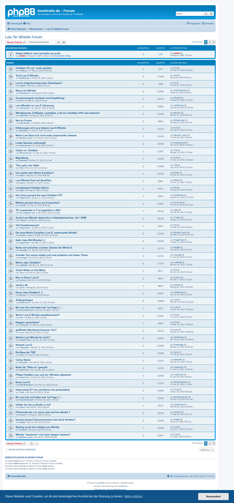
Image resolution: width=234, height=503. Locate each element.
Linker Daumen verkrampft (31, 143)
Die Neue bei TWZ (26, 352)
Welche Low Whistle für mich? (33, 337)
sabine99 (23, 115)
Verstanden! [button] (213, 496)
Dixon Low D (23, 382)
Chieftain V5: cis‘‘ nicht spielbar (34, 68)
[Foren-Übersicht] (21, 12)
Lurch (21, 287)
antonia (177, 285)
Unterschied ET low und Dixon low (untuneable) (43, 389)
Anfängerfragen (24, 300)
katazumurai (24, 145)
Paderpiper (24, 347)
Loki (176, 300)
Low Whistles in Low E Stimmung (35, 105)
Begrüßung (22, 158)
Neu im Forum (24, 120)
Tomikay (23, 71)
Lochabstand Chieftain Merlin (32, 187)
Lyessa (22, 280)
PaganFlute (24, 198)
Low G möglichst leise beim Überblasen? (39, 83)
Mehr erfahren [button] (133, 496)
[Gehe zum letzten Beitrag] (182, 53)
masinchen (24, 370)
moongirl (23, 250)
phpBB (101, 483)
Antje (21, 190)
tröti (21, 100)
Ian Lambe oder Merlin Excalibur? (35, 172)
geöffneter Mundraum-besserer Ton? (36, 330)
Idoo (21, 317)
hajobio (22, 85)
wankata (23, 160)
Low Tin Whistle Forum (23, 37)
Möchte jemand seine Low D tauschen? (38, 202)
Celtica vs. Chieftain (27, 150)
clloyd (21, 407)
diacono (177, 113)
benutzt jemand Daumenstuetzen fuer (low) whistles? (46, 419)
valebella (23, 265)
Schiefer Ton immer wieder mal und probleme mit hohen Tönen (52, 255)
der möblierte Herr (27, 213)
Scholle (22, 205)
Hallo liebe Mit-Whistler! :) (30, 240)
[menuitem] (26, 23)
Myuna (22, 295)
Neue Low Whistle (26, 90)
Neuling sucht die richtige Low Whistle (37, 427)
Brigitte (177, 247)
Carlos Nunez (23, 360)
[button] (214, 42)
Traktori (22, 220)
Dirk (176, 75)
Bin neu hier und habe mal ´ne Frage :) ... (39, 307)
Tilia (176, 150)
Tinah (21, 392)
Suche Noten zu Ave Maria (30, 270)
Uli (175, 83)
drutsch (22, 415)
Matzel (22, 183)
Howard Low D (24, 345)
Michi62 (177, 98)
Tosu (21, 272)
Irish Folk (178, 202)
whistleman (24, 108)
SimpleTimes (25, 340)
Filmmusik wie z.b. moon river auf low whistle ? (43, 412)
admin (22, 56)
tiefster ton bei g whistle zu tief (33, 404)
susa (21, 332)
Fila (175, 68)
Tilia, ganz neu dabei (27, 165)
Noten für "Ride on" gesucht (31, 367)
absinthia (23, 130)
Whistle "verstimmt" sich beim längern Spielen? (43, 434)
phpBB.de (123, 486)
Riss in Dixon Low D (27, 277)
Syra (21, 355)
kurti (176, 128)
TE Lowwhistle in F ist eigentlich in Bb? (38, 210)
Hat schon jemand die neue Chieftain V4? (39, 195)
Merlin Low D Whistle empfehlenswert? (38, 315)
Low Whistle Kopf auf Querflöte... (34, 180)
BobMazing (24, 78)
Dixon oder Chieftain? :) (29, 292)
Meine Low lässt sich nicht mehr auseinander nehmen (46, 135)
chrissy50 (23, 325)
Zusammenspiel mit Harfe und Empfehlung (40, 98)
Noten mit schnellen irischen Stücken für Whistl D (44, 247)
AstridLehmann (180, 90)
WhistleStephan (26, 385)
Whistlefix (23, 362)
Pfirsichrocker (25, 153)
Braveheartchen (26, 310)
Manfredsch (24, 302)
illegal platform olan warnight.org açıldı (38, 53)
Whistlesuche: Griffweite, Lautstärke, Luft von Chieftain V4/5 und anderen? (58, 113)
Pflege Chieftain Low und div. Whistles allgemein (43, 374)
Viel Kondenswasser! (27, 225)
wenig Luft (21, 285)
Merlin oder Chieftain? (28, 262)
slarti (176, 210)
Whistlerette (24, 93)
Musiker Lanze (26, 138)
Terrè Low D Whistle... (28, 75)
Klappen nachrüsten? (28, 322)
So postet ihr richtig (61, 56)
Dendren (23, 430)
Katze (21, 175)
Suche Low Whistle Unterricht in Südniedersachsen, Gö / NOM (51, 217)
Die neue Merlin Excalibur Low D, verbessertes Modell (46, 232)
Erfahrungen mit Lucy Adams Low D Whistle (41, 128)
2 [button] (209, 42)
